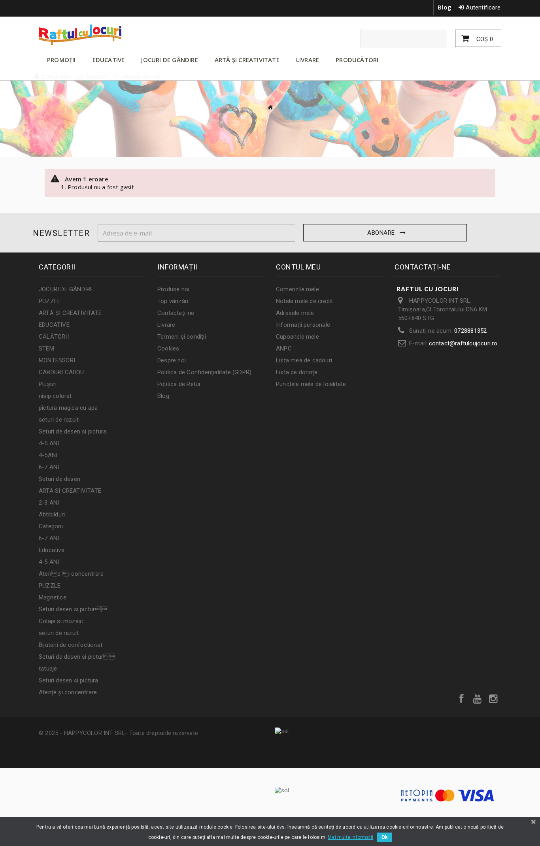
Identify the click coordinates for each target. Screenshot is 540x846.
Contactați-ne (175, 313)
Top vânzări (172, 301)
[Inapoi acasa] (270, 107)
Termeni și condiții (181, 336)
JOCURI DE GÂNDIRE (169, 60)
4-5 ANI (49, 443)
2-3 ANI (49, 502)
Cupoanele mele (297, 336)
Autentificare (483, 7)
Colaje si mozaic (61, 621)
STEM (46, 348)
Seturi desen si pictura (68, 680)
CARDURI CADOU (61, 372)
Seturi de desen (59, 478)
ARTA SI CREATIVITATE (70, 490)
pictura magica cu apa (68, 407)
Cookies (168, 348)
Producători (357, 60)
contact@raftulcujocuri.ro (463, 343)
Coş (484, 39)
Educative (51, 550)
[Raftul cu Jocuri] (112, 34)
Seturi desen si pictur (73, 609)
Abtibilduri (52, 514)
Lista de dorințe (296, 372)
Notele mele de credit (304, 301)
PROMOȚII (61, 60)
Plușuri (48, 384)
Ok (384, 837)
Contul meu (298, 267)
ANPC (284, 348)
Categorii (51, 526)
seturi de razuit (59, 419)
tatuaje (48, 668)
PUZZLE (49, 301)
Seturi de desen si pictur (77, 656)
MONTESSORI (57, 360)
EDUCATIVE (109, 60)
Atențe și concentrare (68, 692)
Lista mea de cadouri (304, 360)
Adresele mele (295, 313)
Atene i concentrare (71, 573)
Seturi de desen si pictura (72, 431)
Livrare (166, 324)
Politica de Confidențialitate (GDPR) (204, 372)
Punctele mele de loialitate (311, 384)
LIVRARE (307, 60)
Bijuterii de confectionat (70, 644)
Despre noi (171, 360)
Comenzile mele (297, 289)
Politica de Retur (179, 384)
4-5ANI (48, 455)
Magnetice (52, 597)
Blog (444, 7)
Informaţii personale (303, 324)
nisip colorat (55, 395)
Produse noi (173, 289)
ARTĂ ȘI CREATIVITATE (247, 60)
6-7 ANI (49, 467)
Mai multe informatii (350, 837)
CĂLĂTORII (54, 336)
